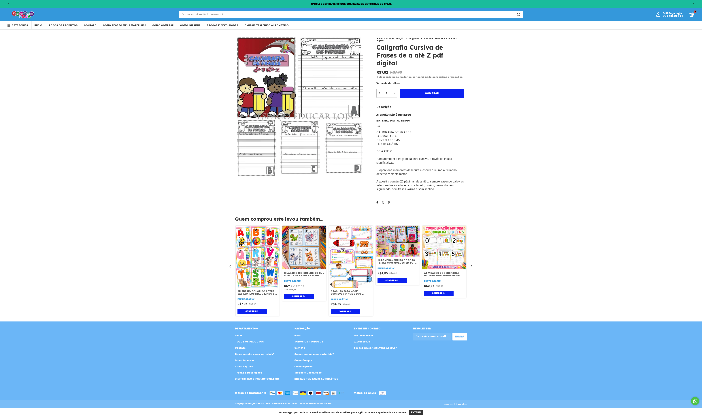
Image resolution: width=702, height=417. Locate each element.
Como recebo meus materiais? (124, 25)
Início (38, 25)
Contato (90, 25)
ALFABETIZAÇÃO (395, 39)
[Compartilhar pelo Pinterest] (389, 202)
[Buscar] (519, 14)
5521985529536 (363, 335)
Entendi (416, 412)
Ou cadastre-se (673, 16)
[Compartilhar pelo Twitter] (383, 202)
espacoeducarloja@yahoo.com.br (375, 348)
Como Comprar (163, 25)
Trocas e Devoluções (222, 25)
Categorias (20, 25)
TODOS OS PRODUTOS (63, 25)
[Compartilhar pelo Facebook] (377, 202)
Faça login (675, 13)
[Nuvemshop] (455, 404)
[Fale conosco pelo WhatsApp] (695, 401)
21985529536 (362, 341)
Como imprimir (190, 25)
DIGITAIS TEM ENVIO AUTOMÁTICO (267, 25)
